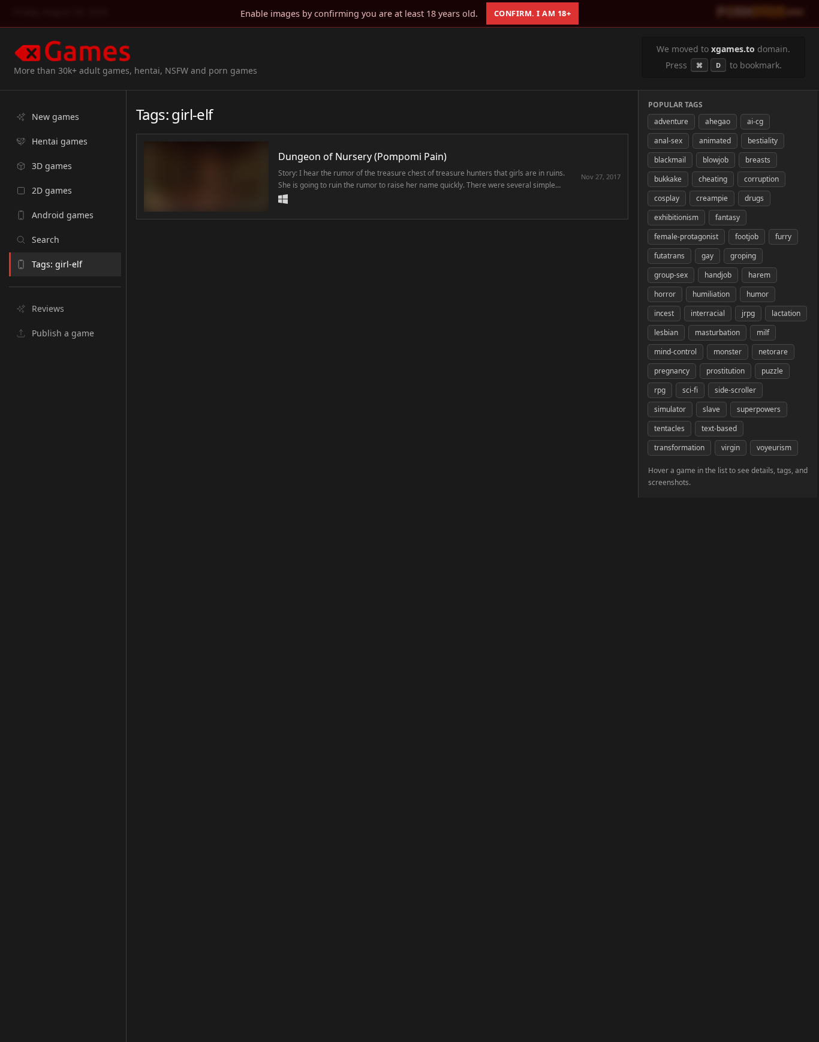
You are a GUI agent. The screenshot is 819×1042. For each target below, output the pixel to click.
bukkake (668, 179)
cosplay (666, 198)
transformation (679, 447)
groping (743, 256)
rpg (660, 390)
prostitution (725, 371)
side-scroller (735, 390)
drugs (754, 198)
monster (727, 352)
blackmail (670, 160)
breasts (757, 160)
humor (757, 294)
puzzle (772, 371)
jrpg (748, 313)
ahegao (717, 121)
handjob (717, 275)
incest (664, 313)
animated (715, 140)
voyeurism (774, 447)
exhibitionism (676, 217)
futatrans (669, 256)
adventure (671, 121)
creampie (712, 198)
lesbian (666, 332)
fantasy (727, 217)
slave (711, 409)
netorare (773, 352)
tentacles (669, 428)
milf (763, 332)
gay (707, 256)
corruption (761, 179)
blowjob (715, 160)
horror (665, 294)
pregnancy (671, 371)
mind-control (675, 352)
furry (783, 236)
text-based (719, 428)
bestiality (763, 140)
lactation (786, 313)
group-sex (671, 275)
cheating (712, 179)
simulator (670, 409)
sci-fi (690, 390)
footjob (746, 236)
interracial (708, 313)
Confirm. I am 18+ (532, 13)
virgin (730, 447)
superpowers (759, 409)
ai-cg (755, 121)
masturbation (717, 332)
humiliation (711, 294)
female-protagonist (686, 236)
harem (759, 275)
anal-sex (668, 140)
